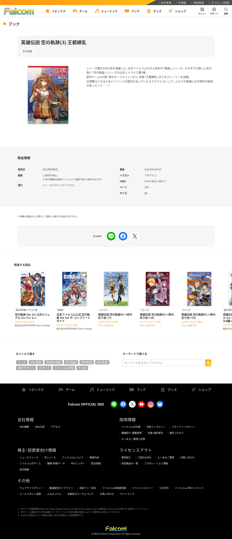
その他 (82, 368)
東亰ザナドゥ (26, 368)
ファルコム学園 (63, 368)
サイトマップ (127, 493)
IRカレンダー (78, 463)
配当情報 (96, 463)
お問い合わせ (187, 457)
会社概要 (24, 426)
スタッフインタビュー (183, 426)
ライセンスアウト (135, 450)
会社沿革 (40, 426)
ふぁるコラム (54, 493)
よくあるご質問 (165, 457)
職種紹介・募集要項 (131, 432)
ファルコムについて (72, 457)
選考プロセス (176, 432)
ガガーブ (44, 368)
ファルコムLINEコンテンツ (189, 487)
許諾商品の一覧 (129, 463)
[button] (202, 11)
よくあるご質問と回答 (133, 438)
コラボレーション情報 (156, 463)
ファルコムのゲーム (30, 463)
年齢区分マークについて (80, 493)
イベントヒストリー (142, 487)
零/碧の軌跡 (53, 362)
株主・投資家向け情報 (36, 450)
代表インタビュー (156, 426)
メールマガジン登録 (30, 493)
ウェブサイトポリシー (31, 487)
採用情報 (199, 2)
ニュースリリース (29, 457)
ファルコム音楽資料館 (114, 487)
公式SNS (164, 487)
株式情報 (24, 469)
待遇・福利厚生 (155, 432)
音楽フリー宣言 (87, 487)
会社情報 (166, 2)
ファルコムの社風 (130, 426)
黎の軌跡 (86, 362)
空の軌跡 (27, 51)
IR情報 (182, 2)
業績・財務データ (56, 463)
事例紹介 (126, 457)
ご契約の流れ (144, 457)
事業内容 (94, 457)
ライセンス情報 (220, 2)
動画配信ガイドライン (61, 487)
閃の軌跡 (71, 362)
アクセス (55, 426)
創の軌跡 (102, 362)
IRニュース (50, 457)
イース (22, 362)
